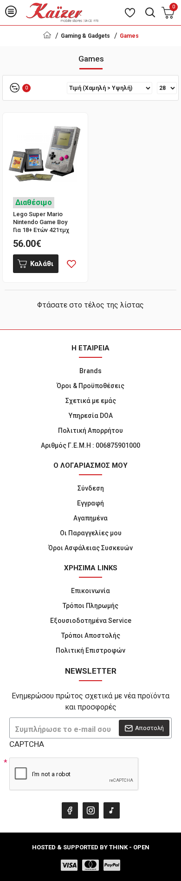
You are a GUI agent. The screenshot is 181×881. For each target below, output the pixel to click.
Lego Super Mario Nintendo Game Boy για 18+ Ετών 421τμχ (41, 222)
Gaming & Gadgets (85, 36)
